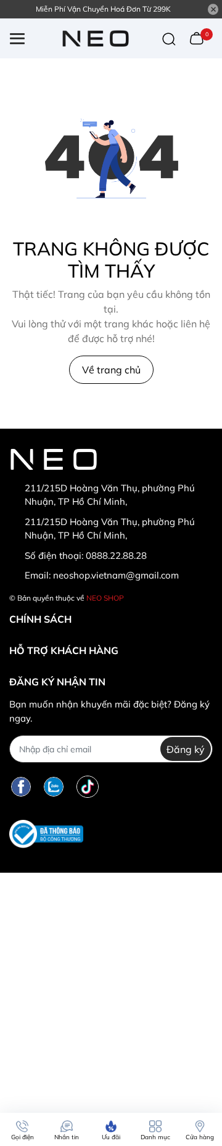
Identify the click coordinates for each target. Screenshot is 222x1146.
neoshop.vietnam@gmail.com (116, 575)
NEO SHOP (105, 597)
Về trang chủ (111, 370)
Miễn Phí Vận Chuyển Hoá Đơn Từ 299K (103, 9)
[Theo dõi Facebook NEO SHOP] (21, 786)
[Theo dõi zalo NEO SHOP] (53, 786)
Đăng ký (185, 749)
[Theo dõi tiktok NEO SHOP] (88, 786)
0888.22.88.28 (116, 555)
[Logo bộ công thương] (46, 834)
